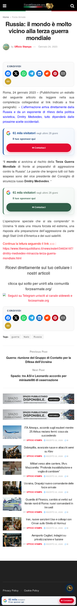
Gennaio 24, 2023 (47, 46)
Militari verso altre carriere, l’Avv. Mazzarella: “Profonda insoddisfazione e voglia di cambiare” (48, 467)
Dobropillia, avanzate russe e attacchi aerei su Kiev (49, 449)
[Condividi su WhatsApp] (24, 73)
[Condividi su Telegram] (31, 73)
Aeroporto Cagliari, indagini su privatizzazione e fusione (49, 537)
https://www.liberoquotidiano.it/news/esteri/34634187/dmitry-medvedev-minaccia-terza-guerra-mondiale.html (38, 253)
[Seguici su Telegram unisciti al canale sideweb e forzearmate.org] (38, 298)
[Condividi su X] (16, 73)
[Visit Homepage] (38, 5)
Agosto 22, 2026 (54, 440)
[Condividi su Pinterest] (55, 73)
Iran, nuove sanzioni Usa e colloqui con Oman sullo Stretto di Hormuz (48, 521)
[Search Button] (72, 5)
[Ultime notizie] (69, 587)
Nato (26, 336)
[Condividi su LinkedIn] (39, 73)
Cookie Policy (31, 590)
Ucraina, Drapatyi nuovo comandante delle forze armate (48, 485)
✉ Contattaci (39, 147)
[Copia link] (8, 81)
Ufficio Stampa (22, 46)
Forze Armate (19, 17)
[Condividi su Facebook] (8, 73)
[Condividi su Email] (63, 73)
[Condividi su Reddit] (47, 73)
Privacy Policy (11, 590)
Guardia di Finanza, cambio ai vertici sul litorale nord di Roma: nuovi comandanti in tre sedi (48, 503)
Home (6, 17)
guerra (15, 336)
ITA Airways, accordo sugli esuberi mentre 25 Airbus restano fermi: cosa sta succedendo (48, 431)
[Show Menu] (4, 5)
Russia (38, 336)
